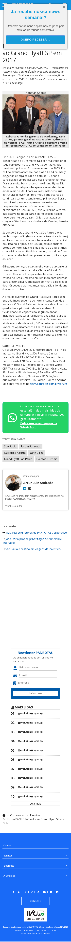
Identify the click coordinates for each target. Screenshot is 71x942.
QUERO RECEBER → (36, 39)
